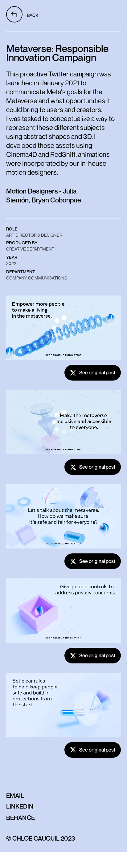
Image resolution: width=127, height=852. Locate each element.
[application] (63, 328)
